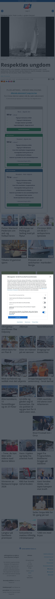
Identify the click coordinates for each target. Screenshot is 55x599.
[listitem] (27, 295)
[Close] (50, 277)
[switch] (44, 298)
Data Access (27, 322)
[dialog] (27, 299)
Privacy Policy (35, 322)
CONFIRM (17, 317)
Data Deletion (20, 322)
